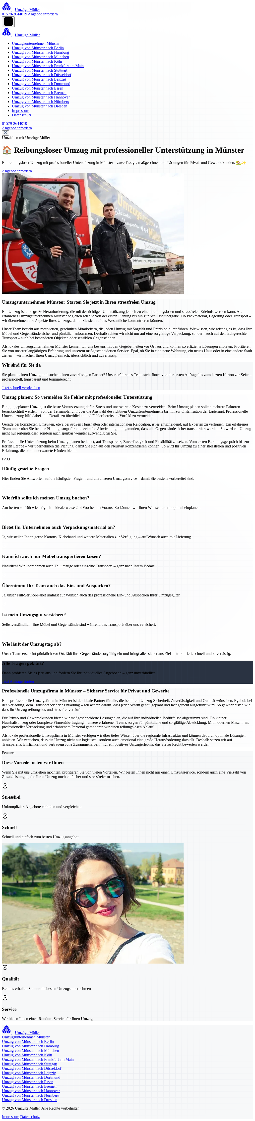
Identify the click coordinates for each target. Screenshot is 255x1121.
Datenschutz (21, 115)
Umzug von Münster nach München (40, 57)
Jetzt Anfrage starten (18, 681)
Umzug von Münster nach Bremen (39, 93)
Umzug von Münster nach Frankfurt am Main (48, 66)
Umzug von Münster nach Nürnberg (40, 101)
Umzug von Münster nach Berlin (38, 48)
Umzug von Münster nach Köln (37, 61)
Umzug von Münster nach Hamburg (40, 52)
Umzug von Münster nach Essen (37, 88)
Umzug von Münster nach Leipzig (39, 79)
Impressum (20, 110)
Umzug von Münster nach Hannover (41, 97)
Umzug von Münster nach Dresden (39, 106)
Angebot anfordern (43, 14)
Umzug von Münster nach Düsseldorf (41, 75)
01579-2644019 (14, 14)
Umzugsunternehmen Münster (36, 43)
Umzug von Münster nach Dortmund (41, 84)
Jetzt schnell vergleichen (21, 388)
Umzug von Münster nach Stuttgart (39, 70)
